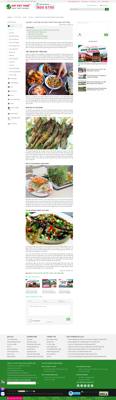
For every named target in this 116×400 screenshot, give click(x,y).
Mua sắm (11, 33)
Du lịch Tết (12, 62)
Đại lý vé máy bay (12, 349)
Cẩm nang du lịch (13, 49)
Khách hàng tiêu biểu (53, 351)
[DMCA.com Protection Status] (103, 393)
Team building (14, 82)
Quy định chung (31, 342)
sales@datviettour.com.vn (17, 370)
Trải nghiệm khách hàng (14, 118)
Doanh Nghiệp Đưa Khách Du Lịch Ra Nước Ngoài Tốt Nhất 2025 (87, 339)
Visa (99, 1)
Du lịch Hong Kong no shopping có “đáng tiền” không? (65, 291)
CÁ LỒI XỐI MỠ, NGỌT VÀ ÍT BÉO (38, 38)
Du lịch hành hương (14, 68)
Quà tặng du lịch (32, 351)
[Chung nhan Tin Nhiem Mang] (90, 392)
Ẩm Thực (30, 17)
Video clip (11, 55)
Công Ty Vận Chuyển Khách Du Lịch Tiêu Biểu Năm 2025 (84, 349)
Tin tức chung (51, 344)
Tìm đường (2, 385)
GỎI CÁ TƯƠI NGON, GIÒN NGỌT (38, 36)
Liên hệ (49, 356)
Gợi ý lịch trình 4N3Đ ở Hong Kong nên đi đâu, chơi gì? (31, 291)
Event (11, 103)
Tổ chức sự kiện (11, 344)
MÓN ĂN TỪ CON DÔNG (35, 34)
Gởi (68, 319)
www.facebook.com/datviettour (21, 373)
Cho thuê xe (92, 1)
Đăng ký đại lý (11, 356)
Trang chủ (9, 17)
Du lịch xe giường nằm (15, 71)
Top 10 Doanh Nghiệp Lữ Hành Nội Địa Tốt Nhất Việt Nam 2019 (87, 356)
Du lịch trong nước (14, 39)
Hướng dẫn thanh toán (34, 344)
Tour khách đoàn (12, 339)
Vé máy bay (84, 1)
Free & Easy (13, 123)
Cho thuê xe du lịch (12, 351)
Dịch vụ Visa (10, 354)
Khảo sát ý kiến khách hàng (35, 356)
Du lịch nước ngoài (14, 42)
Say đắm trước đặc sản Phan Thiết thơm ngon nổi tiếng (42, 30)
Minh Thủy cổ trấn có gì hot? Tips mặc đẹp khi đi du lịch (49, 291)
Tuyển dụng (105, 1)
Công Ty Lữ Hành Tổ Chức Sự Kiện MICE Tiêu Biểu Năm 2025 (86, 347)
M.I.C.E (12, 95)
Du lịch (25, 17)
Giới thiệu (30, 339)
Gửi (38, 383)
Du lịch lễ (11, 65)
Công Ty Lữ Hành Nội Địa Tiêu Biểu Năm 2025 (81, 344)
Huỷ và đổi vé (31, 349)
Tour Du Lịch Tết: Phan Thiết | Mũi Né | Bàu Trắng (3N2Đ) (49, 273)
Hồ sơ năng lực (51, 354)
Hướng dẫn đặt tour (33, 347)
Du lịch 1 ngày (12, 75)
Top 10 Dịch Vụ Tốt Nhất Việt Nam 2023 (80, 351)
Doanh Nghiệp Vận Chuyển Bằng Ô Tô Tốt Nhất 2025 (84, 342)
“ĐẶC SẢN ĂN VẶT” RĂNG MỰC (37, 32)
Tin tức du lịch (17, 17)
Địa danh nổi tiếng (13, 36)
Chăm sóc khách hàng (13, 108)
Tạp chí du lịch (14, 113)
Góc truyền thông (15, 99)
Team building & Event (73, 1)
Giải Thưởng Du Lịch (14, 45)
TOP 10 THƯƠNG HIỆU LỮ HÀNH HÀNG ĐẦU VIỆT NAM (21, 1)
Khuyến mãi (12, 52)
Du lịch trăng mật (13, 58)
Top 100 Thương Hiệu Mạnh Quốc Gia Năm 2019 (82, 354)
